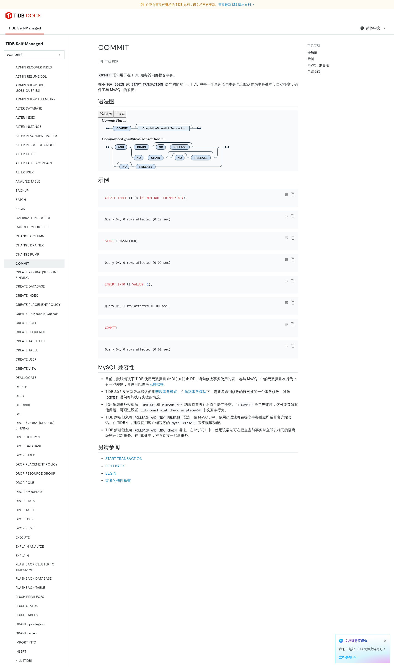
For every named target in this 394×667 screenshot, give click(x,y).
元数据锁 (156, 384)
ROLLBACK (115, 466)
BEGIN (110, 473)
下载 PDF (111, 61)
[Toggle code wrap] (286, 194)
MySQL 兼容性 (318, 65)
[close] (385, 641)
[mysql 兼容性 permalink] (138, 367)
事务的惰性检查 (118, 481)
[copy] (293, 194)
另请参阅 (314, 71)
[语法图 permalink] (118, 101)
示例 (311, 59)
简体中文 (373, 28)
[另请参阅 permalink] (123, 447)
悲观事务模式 (166, 392)
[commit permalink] (132, 47)
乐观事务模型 (195, 392)
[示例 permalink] (112, 180)
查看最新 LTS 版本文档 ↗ (236, 4)
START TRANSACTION (124, 459)
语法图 (312, 52)
